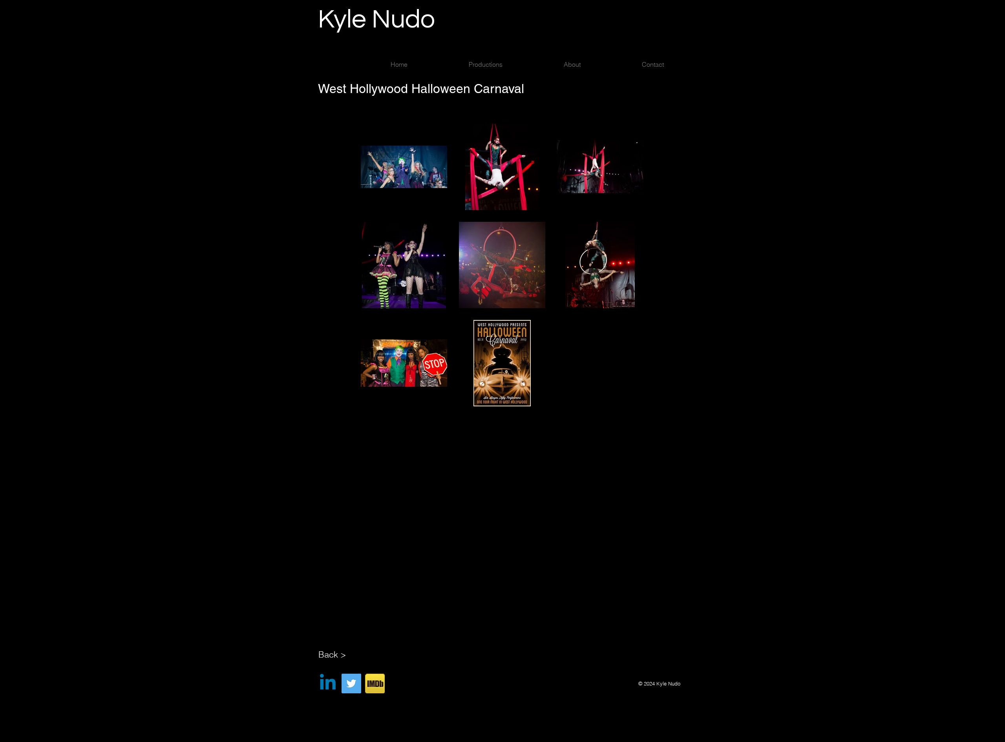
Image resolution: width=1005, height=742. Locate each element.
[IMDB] (375, 683)
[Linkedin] (328, 683)
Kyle (345, 19)
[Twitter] (351, 683)
